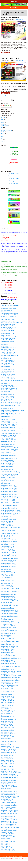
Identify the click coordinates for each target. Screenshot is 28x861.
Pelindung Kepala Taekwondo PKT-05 (9, 455)
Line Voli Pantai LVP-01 (6, 704)
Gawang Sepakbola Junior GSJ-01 (8, 450)
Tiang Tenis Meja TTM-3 (6, 518)
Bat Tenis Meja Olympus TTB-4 (8, 655)
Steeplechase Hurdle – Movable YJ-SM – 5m (11, 403)
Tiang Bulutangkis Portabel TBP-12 (8, 453)
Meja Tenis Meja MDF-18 (6, 585)
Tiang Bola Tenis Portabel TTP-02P (8, 557)
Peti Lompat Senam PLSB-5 (7, 358)
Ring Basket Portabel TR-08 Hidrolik (9, 388)
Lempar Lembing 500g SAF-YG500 (8, 436)
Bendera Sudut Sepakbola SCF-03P (9, 632)
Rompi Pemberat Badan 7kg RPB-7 (9, 493)
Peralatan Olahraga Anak (6, 130)
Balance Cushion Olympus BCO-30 (9, 458)
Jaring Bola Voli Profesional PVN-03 (9, 830)
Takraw (2, 138)
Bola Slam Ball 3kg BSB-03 (7, 525)
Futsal (2, 128)
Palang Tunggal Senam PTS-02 (8, 572)
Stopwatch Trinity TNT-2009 (7, 825)
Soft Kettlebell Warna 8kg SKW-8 (8, 460)
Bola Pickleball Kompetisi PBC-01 (8, 347)
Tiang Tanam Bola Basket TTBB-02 (8, 430)
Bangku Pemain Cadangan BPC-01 (8, 782)
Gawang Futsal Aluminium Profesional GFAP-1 (11, 433)
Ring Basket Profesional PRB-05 (8, 425)
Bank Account (20, 854)
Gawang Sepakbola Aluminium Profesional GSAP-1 (12, 428)
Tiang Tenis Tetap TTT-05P (6, 339)
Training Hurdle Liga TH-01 (7, 743)
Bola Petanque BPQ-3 (5, 366)
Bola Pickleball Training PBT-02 (7, 349)
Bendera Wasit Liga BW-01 (7, 708)
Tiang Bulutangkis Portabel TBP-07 (8, 514)
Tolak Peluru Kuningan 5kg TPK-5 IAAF (9, 786)
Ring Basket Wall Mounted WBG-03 (9, 771)
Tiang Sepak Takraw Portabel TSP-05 (9, 424)
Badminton (3, 121)
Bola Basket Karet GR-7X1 (7, 416)
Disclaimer (15, 856)
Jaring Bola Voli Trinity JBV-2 (7, 583)
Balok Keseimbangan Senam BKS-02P (9, 685)
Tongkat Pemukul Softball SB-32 (8, 766)
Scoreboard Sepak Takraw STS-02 (8, 797)
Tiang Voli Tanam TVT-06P (6, 375)
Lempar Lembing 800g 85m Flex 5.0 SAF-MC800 (11, 607)
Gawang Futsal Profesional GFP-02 (8, 307)
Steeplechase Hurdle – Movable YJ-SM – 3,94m (11, 402)
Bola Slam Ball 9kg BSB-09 (7, 464)
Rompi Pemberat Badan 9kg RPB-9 (9, 496)
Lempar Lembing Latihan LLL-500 (8, 594)
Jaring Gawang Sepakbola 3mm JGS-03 (10, 827)
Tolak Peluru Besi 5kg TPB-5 (7, 844)
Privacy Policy (21, 856)
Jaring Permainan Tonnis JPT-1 (8, 480)
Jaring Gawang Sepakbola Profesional (9, 474)
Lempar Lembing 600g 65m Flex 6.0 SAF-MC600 (11, 604)
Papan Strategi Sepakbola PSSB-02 (9, 630)
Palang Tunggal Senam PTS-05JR (8, 372)
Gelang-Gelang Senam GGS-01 (8, 625)
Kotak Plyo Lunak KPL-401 (7, 357)
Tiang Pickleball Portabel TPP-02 (8, 332)
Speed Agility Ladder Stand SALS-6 (8, 722)
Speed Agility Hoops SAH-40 (7, 618)
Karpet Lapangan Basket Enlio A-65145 (9, 780)
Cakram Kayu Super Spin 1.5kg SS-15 (9, 507)
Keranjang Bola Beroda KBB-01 (8, 694)
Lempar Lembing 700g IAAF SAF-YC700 (10, 605)
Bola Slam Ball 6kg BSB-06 (7, 521)
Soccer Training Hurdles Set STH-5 (8, 750)
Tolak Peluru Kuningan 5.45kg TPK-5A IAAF (10, 666)
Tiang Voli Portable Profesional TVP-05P (9, 336)
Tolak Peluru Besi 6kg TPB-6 (7, 843)
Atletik (2, 119)
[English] (1, 105)
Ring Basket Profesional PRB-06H (8, 324)
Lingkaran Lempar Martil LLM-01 (8, 579)
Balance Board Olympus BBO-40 (8, 457)
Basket (6, 95)
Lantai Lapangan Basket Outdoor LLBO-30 (10, 643)
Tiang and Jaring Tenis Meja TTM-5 (8, 621)
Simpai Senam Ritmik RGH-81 (7, 547)
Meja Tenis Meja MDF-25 (6, 452)
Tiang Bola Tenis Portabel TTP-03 (8, 477)
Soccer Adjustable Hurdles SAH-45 (8, 752)
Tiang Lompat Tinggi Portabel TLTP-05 (9, 810)
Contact (15, 854)
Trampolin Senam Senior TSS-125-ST (9, 352)
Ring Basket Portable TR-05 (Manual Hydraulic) (11, 658)
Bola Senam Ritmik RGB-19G (7, 396)
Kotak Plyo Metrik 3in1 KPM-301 (8, 360)
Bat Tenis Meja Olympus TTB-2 (8, 657)
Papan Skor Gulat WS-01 (6, 788)
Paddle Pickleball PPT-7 (6, 344)
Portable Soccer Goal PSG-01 (7, 721)
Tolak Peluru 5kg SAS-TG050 (7, 438)
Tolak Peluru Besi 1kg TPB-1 (7, 593)
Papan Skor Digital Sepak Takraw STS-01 (10, 796)
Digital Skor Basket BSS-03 (10, 17)
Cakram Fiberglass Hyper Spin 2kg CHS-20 (10, 510)
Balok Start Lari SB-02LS (6, 732)
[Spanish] (10, 105)
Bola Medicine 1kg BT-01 (6, 310)
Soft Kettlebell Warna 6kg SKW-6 (8, 461)
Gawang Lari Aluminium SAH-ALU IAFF (9, 600)
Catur (2, 127)
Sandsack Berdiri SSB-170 (7, 757)
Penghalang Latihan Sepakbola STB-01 (9, 813)
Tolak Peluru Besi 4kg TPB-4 (7, 846)
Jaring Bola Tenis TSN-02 (6, 393)
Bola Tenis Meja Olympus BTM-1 (8, 760)
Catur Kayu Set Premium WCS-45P (9, 327)
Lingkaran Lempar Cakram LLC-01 (8, 663)
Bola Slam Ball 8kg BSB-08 (7, 466)
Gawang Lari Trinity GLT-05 (7, 705)
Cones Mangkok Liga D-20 (7, 619)
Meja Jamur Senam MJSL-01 (7, 411)
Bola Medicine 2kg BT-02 (6, 328)
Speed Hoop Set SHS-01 (6, 724)
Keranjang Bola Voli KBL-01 (7, 674)
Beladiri (2, 124)
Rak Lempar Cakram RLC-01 (7, 693)
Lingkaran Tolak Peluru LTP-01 (7, 580)
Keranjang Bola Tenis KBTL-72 (7, 394)
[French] (2, 105)
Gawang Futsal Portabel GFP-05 (8, 530)
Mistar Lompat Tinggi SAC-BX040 (8, 560)
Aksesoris (3, 117)
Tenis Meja (3, 141)
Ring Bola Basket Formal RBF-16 (8, 316)
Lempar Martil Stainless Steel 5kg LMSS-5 (10, 680)
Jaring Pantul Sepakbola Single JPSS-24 (10, 588)
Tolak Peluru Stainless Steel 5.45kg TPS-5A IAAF (11, 665)
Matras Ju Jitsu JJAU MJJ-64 (7, 421)
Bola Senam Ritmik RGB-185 (7, 544)
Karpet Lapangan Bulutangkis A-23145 (9, 775)
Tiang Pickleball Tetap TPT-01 (7, 333)
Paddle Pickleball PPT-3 (6, 346)
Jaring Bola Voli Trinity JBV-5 (7, 538)
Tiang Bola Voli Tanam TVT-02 (7, 697)
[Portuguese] (7, 105)
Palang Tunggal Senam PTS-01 (8, 702)
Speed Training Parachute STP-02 (8, 718)
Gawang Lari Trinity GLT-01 (7, 549)
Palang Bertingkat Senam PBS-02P (8, 669)
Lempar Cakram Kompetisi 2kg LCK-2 (9, 613)
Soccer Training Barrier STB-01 (8, 730)
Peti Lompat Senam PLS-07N (7, 408)
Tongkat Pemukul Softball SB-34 (8, 765)
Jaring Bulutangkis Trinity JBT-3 (8, 550)
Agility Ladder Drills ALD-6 (6, 713)
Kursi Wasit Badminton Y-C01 (7, 361)
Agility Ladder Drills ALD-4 (6, 636)
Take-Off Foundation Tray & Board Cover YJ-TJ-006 (12, 410)
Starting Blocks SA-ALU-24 (7, 325)
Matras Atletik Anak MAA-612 (7, 341)
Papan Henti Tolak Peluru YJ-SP (8, 661)
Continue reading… (5, 52)
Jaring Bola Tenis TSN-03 (6, 383)
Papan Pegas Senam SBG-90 (7, 818)
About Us (10, 854)
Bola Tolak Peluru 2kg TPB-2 (7, 840)
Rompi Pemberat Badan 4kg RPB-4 (9, 488)
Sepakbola (3, 135)
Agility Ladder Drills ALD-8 (6, 635)
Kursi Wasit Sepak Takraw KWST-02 (9, 793)
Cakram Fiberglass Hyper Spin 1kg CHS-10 (10, 513)
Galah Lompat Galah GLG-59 (7, 371)
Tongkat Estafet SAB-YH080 (7, 624)
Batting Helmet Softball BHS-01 (8, 763)
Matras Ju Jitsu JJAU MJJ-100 (8, 419)
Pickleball (3, 131)
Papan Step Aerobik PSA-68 (7, 543)
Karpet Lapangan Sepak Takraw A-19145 (10, 777)
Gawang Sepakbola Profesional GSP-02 (9, 418)
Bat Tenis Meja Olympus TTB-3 (8, 829)
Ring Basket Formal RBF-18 (7, 799)
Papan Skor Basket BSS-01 (10, 58)
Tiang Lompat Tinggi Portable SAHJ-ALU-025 (11, 671)
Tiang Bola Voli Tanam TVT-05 (7, 397)
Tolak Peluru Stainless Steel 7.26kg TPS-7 (10, 807)
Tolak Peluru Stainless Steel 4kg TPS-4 (9, 804)
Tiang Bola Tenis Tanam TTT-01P (8, 686)
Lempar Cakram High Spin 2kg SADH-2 (9, 552)
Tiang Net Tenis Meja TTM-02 (7, 700)
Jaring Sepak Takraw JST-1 (7, 561)
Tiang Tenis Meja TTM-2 (6, 516)
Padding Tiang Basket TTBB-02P (8, 399)
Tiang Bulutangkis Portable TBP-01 (8, 308)
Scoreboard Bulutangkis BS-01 (7, 838)
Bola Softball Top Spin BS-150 (7, 768)
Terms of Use (4, 854)
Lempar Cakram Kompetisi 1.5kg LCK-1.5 (10, 614)
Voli (1, 142)
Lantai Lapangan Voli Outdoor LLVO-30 (9, 640)
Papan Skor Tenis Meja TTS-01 (8, 833)
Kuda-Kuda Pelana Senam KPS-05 (8, 589)
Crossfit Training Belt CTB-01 (7, 629)
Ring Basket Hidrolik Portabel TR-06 (9, 386)
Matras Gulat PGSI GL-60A (7, 832)
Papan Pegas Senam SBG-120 (8, 816)
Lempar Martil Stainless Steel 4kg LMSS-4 (10, 682)
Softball (2, 136)
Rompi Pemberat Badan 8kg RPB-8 (9, 494)
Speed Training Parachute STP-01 (8, 719)
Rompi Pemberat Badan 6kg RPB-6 (9, 491)
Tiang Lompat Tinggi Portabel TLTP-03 (9, 558)
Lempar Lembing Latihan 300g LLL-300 (9, 313)
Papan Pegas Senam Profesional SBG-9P (10, 747)
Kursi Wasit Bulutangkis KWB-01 (8, 427)
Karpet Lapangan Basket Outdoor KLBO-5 (10, 646)
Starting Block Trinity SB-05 (7, 725)
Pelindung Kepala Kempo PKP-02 (8, 566)
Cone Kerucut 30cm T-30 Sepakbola (9, 819)
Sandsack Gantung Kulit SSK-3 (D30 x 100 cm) (11, 502)
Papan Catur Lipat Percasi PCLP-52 (9, 422)
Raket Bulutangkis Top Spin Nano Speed (10, 622)
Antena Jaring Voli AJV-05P (7, 335)
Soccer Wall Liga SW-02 (6, 735)
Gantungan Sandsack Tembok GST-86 (9, 533)
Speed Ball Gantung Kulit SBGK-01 (8, 715)
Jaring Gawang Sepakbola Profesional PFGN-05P (12, 322)
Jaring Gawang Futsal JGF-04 (7, 849)
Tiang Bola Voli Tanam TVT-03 (7, 647)
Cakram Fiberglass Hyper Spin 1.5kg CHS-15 (11, 511)
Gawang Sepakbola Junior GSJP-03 (9, 471)
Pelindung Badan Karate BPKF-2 (8, 563)
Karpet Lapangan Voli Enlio (7, 779)
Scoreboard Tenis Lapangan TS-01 (8, 836)
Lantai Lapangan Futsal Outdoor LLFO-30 (10, 641)
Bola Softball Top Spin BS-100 (7, 769)
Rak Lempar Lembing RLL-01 (7, 691)
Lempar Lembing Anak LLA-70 (7, 364)
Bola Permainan (4, 125)
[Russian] (9, 105)
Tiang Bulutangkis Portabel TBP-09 (8, 443)
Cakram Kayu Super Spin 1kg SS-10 (9, 508)
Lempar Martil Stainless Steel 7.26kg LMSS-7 (11, 675)
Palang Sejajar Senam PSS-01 (7, 736)
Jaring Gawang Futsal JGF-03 (7, 727)
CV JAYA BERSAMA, (4, 858)
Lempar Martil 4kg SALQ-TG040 (8, 444)
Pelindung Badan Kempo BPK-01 (8, 652)
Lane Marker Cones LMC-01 (7, 754)
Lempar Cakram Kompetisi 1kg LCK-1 (9, 616)
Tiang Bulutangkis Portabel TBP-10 (8, 435)
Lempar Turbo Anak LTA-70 (7, 350)
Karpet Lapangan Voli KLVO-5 (7, 644)
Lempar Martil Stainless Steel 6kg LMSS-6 (10, 677)
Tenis (2, 139)
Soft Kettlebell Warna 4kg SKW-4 (8, 463)
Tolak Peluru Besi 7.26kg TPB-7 (8, 841)
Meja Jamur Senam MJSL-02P (7, 318)
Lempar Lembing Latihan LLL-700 (8, 597)
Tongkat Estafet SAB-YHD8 (7, 446)
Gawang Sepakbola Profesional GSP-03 (9, 305)
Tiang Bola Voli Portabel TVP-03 (8, 475)
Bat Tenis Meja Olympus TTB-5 (8, 654)
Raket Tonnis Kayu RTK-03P (7, 503)
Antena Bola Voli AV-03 (6, 738)
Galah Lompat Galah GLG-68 (7, 368)
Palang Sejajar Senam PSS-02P (8, 672)
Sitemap (10, 856)
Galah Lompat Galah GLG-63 (7, 369)
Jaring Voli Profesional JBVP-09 (8, 377)
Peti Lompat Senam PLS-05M (7, 407)
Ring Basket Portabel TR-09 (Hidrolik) (9, 389)
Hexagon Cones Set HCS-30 (7, 638)
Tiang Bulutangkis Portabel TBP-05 (8, 627)
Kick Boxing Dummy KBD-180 (7, 746)
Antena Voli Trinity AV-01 (6, 707)
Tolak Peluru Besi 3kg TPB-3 (7, 847)
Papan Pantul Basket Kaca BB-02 (8, 649)
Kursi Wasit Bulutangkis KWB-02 (8, 794)
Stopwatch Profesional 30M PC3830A (9, 824)
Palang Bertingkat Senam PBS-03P (8, 539)
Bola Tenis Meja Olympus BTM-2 (8, 758)
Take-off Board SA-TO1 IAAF (7, 568)
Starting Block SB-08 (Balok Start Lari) (9, 353)
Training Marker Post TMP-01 (7, 815)
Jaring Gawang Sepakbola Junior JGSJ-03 (10, 472)
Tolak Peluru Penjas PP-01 (7, 808)
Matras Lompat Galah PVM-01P (8, 321)
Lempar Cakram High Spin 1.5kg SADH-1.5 (10, 554)
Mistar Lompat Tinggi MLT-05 (7, 414)
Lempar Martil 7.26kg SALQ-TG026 (8, 441)
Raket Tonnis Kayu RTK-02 (7, 535)
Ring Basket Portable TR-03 (7, 660)
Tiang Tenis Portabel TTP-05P (7, 330)
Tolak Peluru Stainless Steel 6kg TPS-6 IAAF (11, 772)
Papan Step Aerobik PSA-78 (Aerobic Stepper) (11, 527)
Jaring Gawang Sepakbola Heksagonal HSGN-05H (12, 380)
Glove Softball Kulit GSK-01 (7, 577)
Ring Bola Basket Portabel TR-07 (8, 485)
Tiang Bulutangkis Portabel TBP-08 (8, 519)
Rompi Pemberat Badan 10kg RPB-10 (9, 497)
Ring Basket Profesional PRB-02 (8, 338)
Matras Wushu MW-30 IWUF (7, 761)
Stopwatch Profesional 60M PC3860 (9, 822)
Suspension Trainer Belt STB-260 (8, 633)
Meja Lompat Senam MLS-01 (7, 740)
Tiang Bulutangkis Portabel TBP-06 (8, 529)
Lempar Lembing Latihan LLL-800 (8, 599)
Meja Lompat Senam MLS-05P (7, 311)
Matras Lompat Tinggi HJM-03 (7, 785)
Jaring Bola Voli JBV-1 (5, 483)
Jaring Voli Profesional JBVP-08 (8, 378)
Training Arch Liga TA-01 (6, 744)
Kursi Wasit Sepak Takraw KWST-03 (9, 791)
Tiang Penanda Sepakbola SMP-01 (8, 811)
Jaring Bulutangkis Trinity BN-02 (8, 850)
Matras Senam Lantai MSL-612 (8, 363)
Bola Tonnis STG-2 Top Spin (7, 575)
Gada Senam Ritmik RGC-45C (7, 546)
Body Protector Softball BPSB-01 (8, 710)
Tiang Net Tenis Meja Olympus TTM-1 (9, 729)
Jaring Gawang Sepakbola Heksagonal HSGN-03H (12, 382)
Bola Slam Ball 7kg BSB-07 (7, 468)
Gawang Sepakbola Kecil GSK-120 (8, 741)
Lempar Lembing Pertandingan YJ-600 (9, 608)
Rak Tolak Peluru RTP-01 (6, 690)
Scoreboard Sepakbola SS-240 (7, 650)
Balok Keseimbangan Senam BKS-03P (9, 355)
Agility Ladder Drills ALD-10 (7, 711)
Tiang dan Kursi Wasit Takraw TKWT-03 (9, 449)
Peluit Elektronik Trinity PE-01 (7, 821)
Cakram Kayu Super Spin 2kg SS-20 (9, 505)
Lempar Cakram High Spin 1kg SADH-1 (9, 555)
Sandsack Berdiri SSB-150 (7, 755)
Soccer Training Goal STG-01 (7, 716)
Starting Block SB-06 (5, 536)
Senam (2, 133)
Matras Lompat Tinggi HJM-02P (8, 319)
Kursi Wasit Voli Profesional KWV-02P (9, 374)
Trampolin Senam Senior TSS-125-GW (9, 447)
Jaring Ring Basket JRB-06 (7, 478)
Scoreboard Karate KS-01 (6, 835)
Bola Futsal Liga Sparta (6, 569)
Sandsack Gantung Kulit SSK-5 (8, 499)
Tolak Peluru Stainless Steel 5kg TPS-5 (9, 805)
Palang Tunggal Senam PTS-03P (8, 668)
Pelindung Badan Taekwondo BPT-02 (9, 564)
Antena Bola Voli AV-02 (6, 800)
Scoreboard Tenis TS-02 (6, 582)
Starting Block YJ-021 (5, 400)
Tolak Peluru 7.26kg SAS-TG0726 (8, 439)
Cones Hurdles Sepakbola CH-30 (8, 749)
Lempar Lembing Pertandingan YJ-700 (9, 610)
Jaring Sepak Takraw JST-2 (7, 586)
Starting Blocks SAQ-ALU (6, 602)
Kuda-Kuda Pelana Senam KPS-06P (9, 541)
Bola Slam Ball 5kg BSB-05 (7, 522)
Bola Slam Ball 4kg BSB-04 (7, 524)
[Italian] (5, 105)
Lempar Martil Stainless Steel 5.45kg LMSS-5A (11, 679)
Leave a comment (19, 19)
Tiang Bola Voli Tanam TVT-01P (8, 699)
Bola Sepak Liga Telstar (6, 571)
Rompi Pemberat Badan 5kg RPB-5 (9, 489)
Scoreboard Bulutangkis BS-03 (7, 783)
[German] (3, 105)
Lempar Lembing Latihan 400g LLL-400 (9, 314)
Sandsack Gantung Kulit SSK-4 (8, 500)
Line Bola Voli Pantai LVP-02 (7, 343)
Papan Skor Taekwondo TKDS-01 (8, 790)
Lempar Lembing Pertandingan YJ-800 (9, 611)
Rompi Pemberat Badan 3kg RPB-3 (9, 486)
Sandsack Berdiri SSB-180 (7, 469)
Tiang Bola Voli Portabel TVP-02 (8, 683)
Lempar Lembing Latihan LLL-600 (8, 596)
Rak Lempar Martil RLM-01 (7, 688)
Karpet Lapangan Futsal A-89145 (8, 774)
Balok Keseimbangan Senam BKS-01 (9, 733)
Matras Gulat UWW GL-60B (7, 574)
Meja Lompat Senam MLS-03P (7, 696)
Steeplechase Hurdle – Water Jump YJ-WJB (10, 405)
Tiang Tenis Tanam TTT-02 (6, 391)
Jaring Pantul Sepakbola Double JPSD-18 (10, 591)
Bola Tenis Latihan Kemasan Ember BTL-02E (11, 413)
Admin (12, 19)
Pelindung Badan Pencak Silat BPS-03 (9, 432)
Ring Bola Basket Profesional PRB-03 (9, 482)
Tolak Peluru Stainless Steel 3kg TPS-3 (9, 802)
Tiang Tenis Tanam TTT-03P (7, 385)
